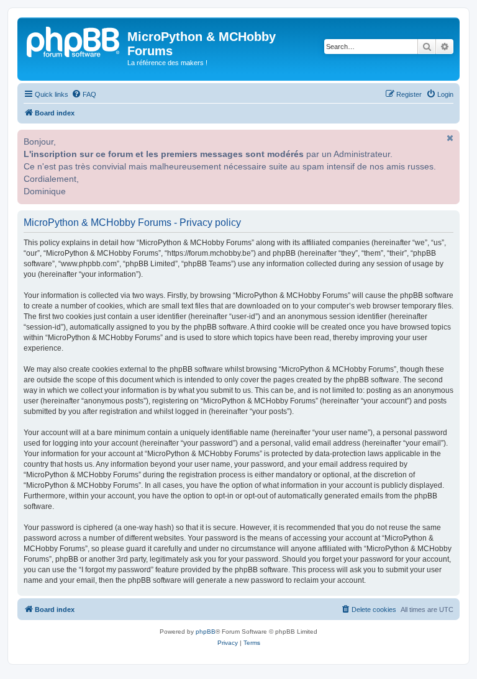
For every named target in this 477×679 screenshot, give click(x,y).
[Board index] (73, 40)
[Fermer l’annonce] (449, 137)
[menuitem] (83, 94)
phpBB (206, 631)
